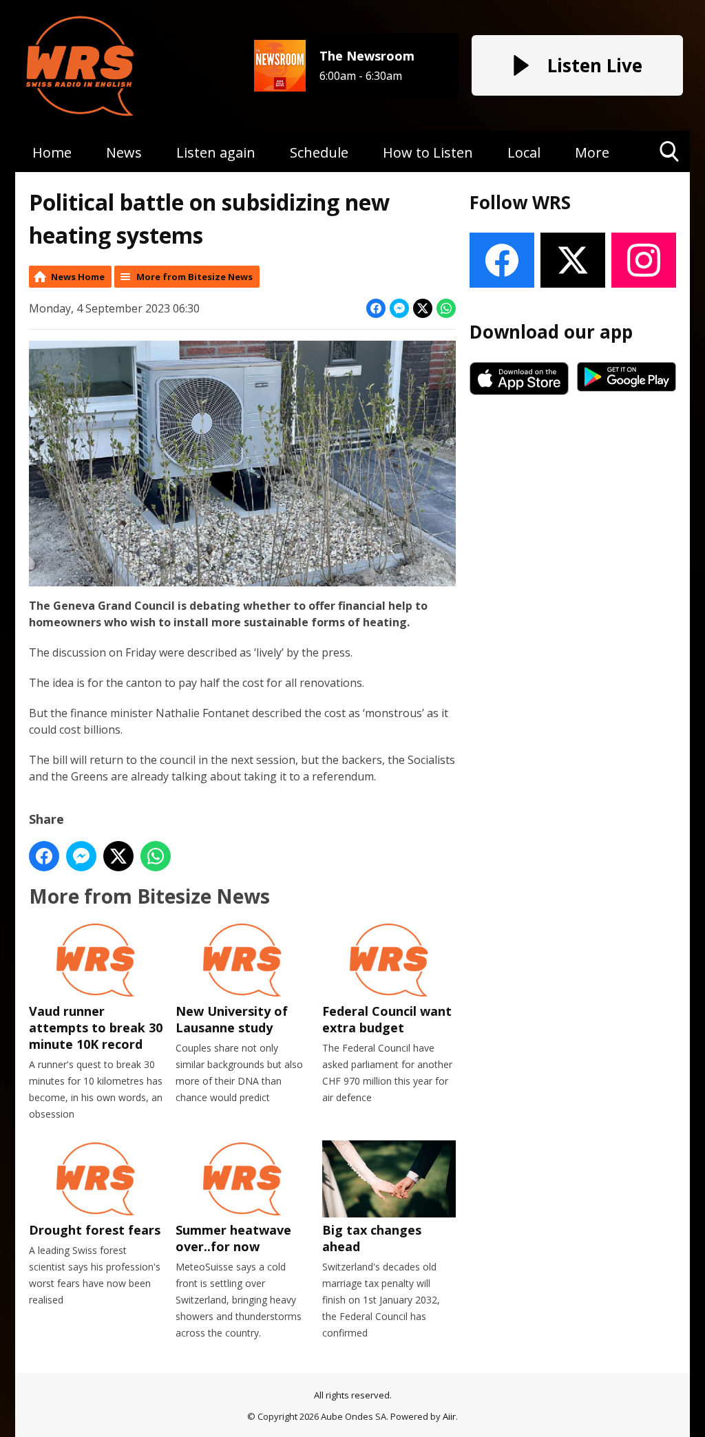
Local (523, 152)
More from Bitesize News (194, 276)
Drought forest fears (94, 1230)
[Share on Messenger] (399, 308)
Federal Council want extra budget (387, 1019)
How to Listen (428, 152)
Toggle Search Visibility (669, 171)
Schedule (319, 152)
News (124, 152)
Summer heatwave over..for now (233, 1238)
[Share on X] (422, 308)
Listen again (215, 152)
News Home (78, 276)
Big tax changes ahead (371, 1238)
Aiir (449, 1416)
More (592, 152)
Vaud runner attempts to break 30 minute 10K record (95, 1027)
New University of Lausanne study (232, 1019)
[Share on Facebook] (376, 308)
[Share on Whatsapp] (446, 308)
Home (52, 152)
